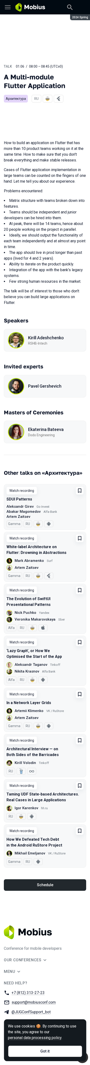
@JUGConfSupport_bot (31, 1012)
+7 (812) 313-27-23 (28, 992)
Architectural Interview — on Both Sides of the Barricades (32, 752)
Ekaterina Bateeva (46, 429)
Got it (45, 1051)
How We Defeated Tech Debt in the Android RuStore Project (34, 842)
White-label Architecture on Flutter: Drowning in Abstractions (36, 550)
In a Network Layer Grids (28, 702)
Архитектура (16, 99)
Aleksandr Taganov (31, 665)
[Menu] (7, 7)
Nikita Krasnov (27, 671)
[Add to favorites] (80, 490)
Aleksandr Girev (20, 506)
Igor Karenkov (26, 808)
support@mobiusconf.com (34, 1002)
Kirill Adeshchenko (46, 337)
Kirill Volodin (25, 763)
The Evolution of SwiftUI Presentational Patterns (28, 602)
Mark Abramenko (29, 561)
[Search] (70, 7)
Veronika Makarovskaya (35, 619)
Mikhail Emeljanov (30, 853)
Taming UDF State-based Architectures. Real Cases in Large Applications (42, 797)
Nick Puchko (25, 613)
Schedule (45, 885)
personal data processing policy (34, 1037)
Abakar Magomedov (23, 511)
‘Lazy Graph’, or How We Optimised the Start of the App (34, 653)
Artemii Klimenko (29, 711)
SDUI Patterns (19, 499)
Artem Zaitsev (18, 517)
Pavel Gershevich (44, 386)
